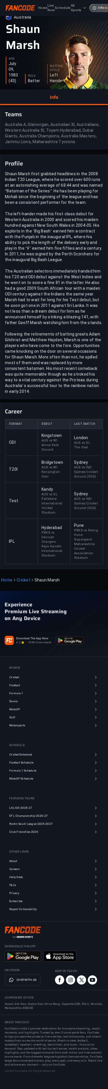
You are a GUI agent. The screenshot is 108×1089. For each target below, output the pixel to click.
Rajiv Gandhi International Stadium (51, 550)
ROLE (32, 76)
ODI (12, 442)
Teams (13, 114)
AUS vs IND (83, 467)
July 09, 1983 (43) (13, 72)
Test (13, 500)
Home (6, 580)
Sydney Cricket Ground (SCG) (86, 474)
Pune (79, 525)
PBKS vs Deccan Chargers (48, 537)
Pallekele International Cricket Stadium (51, 505)
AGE (12, 59)
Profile (14, 163)
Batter (34, 80)
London (81, 437)
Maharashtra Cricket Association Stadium (84, 551)
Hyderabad (51, 527)
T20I (13, 469)
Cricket (23, 580)
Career (13, 411)
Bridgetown (52, 462)
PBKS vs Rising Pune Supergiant (86, 534)
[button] (54, 97)
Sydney (81, 462)
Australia (22, 17)
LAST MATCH (84, 424)
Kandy (47, 489)
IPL (12, 541)
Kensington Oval (50, 474)
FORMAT (15, 424)
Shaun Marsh (23, 37)
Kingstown (51, 435)
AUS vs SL (82, 443)
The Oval (81, 447)
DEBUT (46, 424)
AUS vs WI (49, 440)
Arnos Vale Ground (50, 447)
